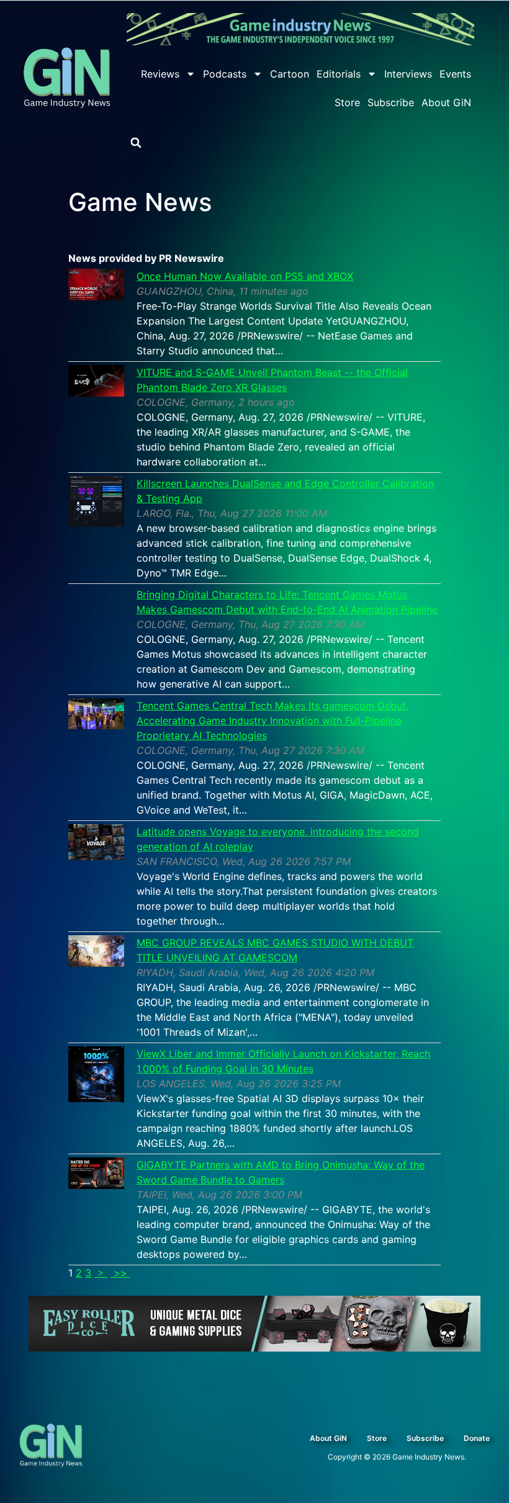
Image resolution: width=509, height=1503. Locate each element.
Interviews (408, 74)
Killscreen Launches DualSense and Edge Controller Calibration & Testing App (285, 491)
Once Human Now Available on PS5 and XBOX (245, 276)
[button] (135, 142)
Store (347, 102)
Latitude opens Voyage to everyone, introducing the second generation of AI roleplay (278, 839)
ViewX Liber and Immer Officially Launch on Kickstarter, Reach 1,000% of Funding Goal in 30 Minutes (283, 1061)
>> (120, 1273)
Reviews (160, 74)
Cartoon (289, 74)
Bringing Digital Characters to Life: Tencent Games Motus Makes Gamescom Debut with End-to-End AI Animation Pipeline (287, 602)
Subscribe (390, 102)
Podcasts (224, 74)
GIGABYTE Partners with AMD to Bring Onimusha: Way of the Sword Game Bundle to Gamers (281, 1172)
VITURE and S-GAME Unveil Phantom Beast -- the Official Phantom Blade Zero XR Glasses (272, 379)
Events (455, 74)
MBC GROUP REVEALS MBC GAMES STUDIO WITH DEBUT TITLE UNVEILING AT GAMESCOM (275, 950)
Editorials (339, 74)
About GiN (446, 102)
